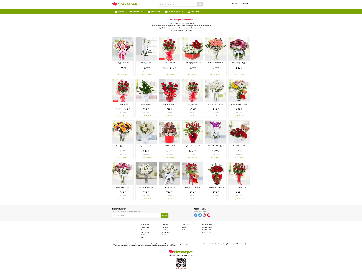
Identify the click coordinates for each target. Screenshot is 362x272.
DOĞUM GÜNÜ (138, 12)
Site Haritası (185, 230)
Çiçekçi (143, 235)
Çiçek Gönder (145, 230)
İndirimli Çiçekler (166, 232)
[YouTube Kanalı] (208, 215)
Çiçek (142, 237)
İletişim (184, 227)
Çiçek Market (145, 232)
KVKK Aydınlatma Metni (209, 230)
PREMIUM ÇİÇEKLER (176, 12)
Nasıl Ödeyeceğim (167, 230)
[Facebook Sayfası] (195, 215)
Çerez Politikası (206, 232)
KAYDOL (164, 215)
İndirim (164, 235)
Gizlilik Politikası (207, 227)
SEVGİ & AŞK (155, 12)
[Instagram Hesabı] (204, 215)
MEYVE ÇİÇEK (195, 12)
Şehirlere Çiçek (145, 227)
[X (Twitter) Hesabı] (200, 215)
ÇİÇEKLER (121, 12)
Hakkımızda (165, 227)
